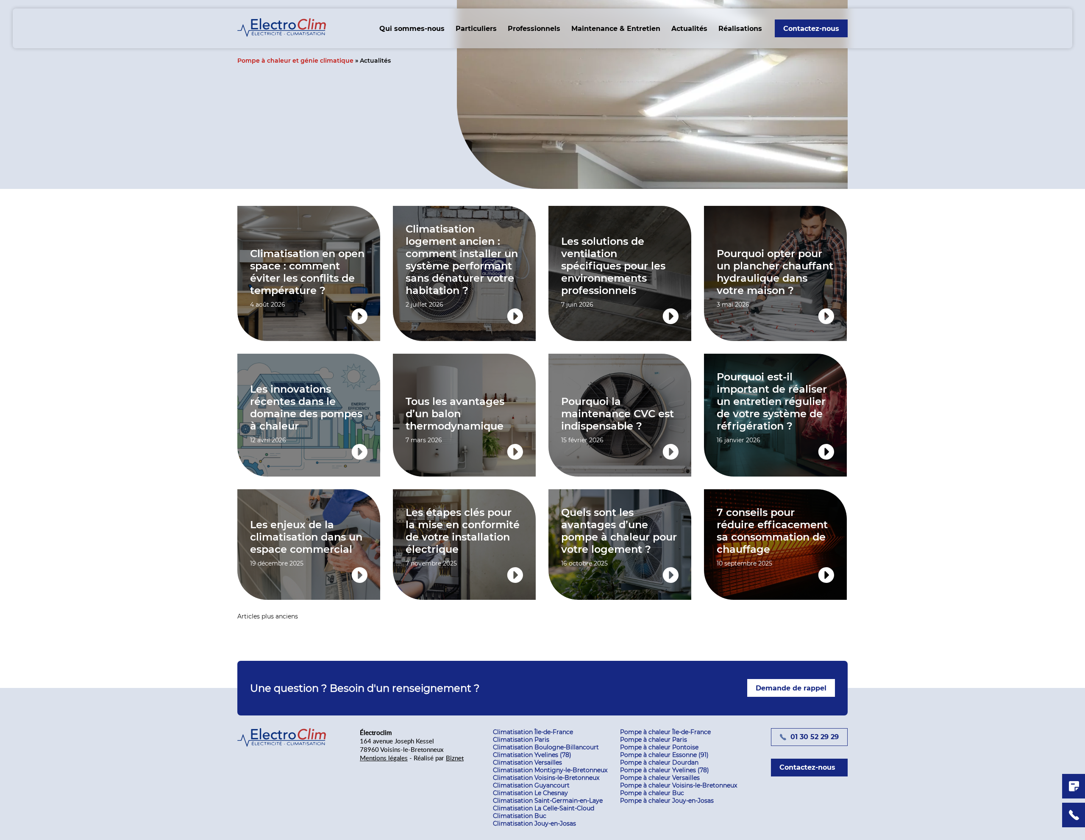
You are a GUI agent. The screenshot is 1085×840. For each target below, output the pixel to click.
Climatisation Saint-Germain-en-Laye (548, 800)
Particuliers (476, 29)
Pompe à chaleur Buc (652, 793)
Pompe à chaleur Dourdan (659, 762)
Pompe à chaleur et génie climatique (295, 60)
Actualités (689, 29)
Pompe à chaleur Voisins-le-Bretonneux (678, 785)
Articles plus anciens (267, 616)
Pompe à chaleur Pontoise (659, 747)
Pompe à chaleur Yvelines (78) (664, 770)
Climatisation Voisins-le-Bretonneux (546, 778)
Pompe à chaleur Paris (653, 739)
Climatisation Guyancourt (531, 785)
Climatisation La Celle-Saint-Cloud (543, 808)
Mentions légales (384, 758)
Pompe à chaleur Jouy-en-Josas (667, 800)
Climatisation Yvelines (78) (532, 755)
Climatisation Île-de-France (533, 732)
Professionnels (534, 29)
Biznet (455, 758)
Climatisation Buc (519, 816)
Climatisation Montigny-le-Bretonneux (550, 770)
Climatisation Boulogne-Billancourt (546, 747)
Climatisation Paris (521, 739)
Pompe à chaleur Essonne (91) (664, 755)
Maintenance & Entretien (615, 29)
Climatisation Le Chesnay (530, 793)
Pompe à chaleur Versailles (660, 778)
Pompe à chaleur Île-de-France (665, 732)
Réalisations (740, 29)
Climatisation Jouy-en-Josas (534, 823)
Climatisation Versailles (527, 762)
